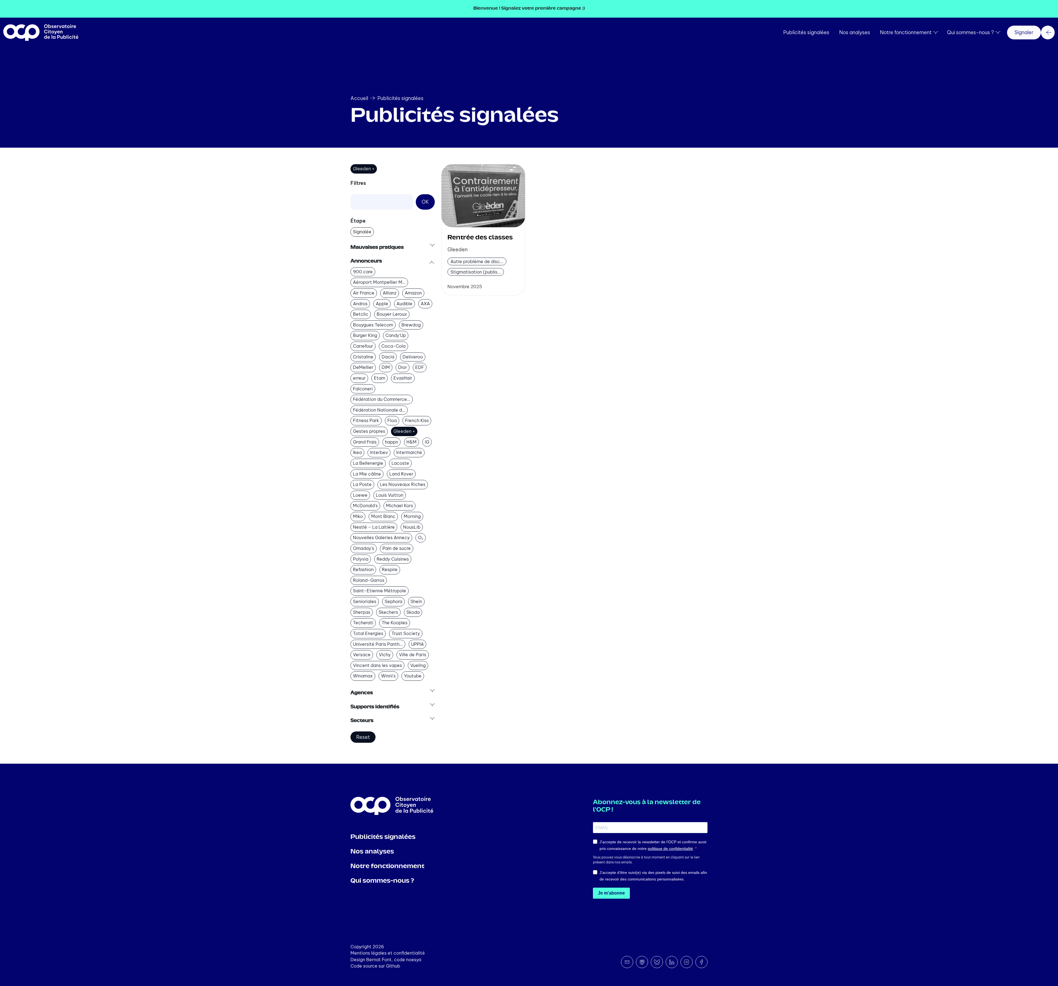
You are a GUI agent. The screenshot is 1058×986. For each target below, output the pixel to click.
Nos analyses (854, 32)
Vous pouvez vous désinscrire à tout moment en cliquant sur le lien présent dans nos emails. (646, 859)
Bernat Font (379, 959)
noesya (413, 959)
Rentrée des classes (480, 238)
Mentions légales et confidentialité (387, 953)
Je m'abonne (611, 893)
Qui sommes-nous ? (970, 32)
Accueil (359, 98)
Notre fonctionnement (906, 32)
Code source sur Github (375, 966)
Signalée (362, 231)
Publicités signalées (806, 32)
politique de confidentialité (670, 848)
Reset (363, 737)
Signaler (1023, 32)
